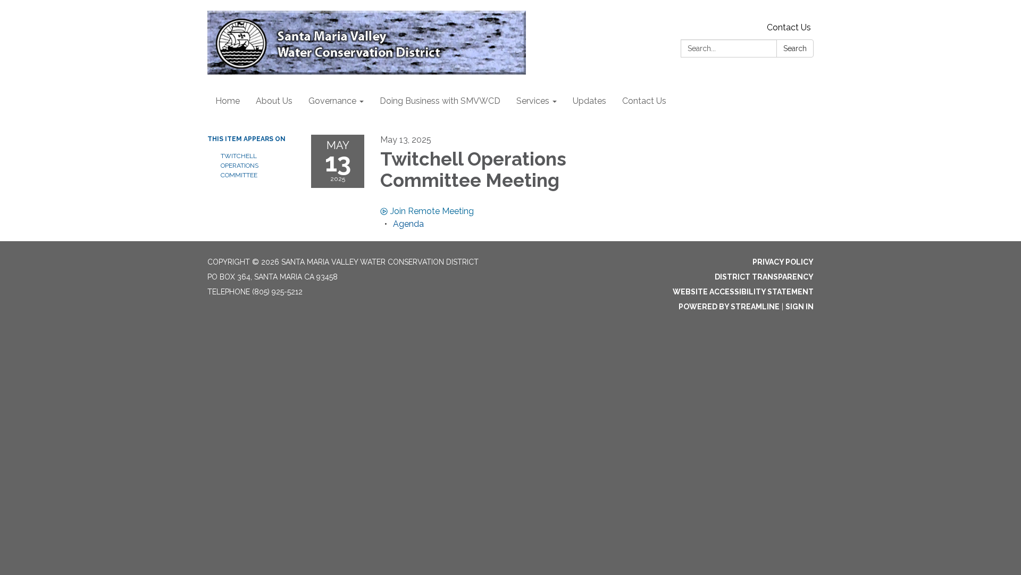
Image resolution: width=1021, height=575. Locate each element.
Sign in (799, 306)
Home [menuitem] (227, 101)
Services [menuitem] (532, 101)
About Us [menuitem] (274, 101)
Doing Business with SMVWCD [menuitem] (440, 101)
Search (795, 48)
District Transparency (764, 277)
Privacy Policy (783, 262)
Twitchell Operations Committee (239, 165)
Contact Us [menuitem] (644, 101)
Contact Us (789, 27)
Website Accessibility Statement (743, 292)
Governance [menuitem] (332, 101)
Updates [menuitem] (589, 101)
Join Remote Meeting (432, 211)
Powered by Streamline (729, 306)
